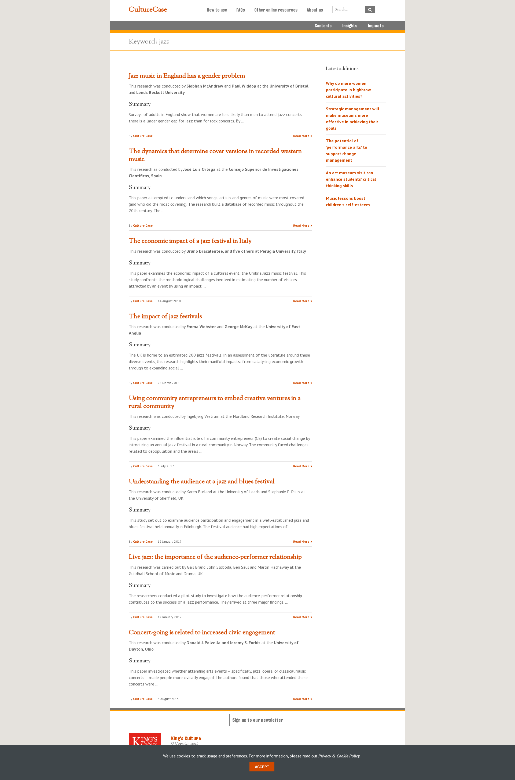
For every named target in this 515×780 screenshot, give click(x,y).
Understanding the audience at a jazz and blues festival (202, 481)
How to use (217, 10)
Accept (262, 767)
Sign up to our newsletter (257, 720)
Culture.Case (143, 136)
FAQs (240, 10)
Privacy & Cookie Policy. (339, 756)
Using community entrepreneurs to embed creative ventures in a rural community (215, 402)
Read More (301, 136)
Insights (349, 25)
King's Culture (186, 738)
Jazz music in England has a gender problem (187, 76)
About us (315, 10)
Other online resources (275, 10)
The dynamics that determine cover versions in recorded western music (215, 155)
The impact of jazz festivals (165, 316)
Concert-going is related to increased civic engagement (202, 632)
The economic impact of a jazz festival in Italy (190, 241)
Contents (323, 25)
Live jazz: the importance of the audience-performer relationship (215, 557)
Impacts (376, 25)
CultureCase (148, 10)
